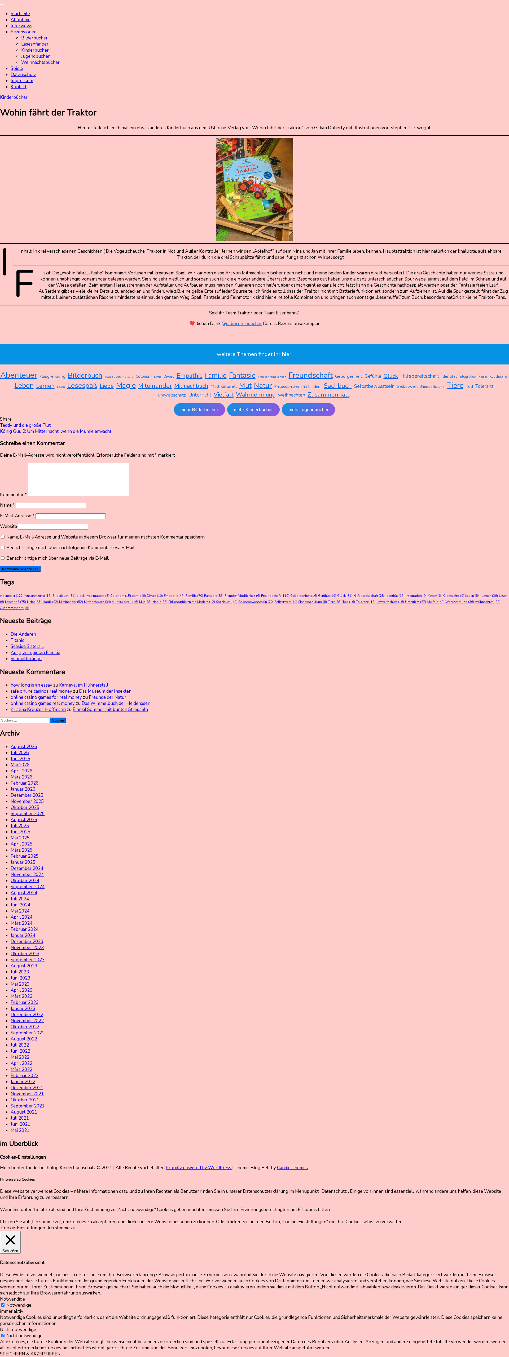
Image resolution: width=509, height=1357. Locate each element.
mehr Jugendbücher (308, 410)
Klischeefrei (499, 376)
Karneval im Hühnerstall (83, 685)
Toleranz (484, 386)
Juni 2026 (20, 759)
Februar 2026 (24, 783)
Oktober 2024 (25, 881)
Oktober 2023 (25, 954)
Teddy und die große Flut (25, 425)
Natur (263, 385)
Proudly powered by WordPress (199, 1168)
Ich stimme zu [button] (61, 1228)
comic (157, 377)
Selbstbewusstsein (374, 386)
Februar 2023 (24, 1002)
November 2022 (27, 1021)
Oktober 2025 (25, 807)
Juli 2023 (20, 972)
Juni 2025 (20, 832)
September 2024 (28, 887)
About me (20, 20)
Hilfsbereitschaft (419, 376)
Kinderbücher (35, 50)
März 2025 (21, 850)
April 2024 (21, 917)
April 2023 (21, 990)
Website (8, 526)
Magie (126, 385)
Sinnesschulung (432, 387)
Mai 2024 (20, 911)
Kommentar (13, 495)
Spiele (17, 68)
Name (7, 505)
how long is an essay (31, 685)
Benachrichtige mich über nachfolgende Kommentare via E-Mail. (70, 548)
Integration (467, 376)
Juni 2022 (20, 1051)
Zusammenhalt (328, 394)
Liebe (107, 386)
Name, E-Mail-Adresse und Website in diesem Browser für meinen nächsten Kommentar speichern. (105, 537)
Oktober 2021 (25, 1100)
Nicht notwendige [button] (18, 1330)
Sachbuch (338, 385)
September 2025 (28, 814)
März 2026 (21, 777)
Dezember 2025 (27, 795)
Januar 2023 (23, 1008)
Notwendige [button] (12, 1299)
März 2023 (21, 996)
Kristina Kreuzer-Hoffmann (38, 709)
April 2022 (21, 1063)
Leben (24, 385)
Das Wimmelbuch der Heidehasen (116, 703)
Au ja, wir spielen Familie (35, 652)
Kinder (483, 377)
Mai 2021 (20, 1130)
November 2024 (27, 874)
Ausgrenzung (52, 376)
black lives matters (119, 377)
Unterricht (199, 394)
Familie (216, 375)
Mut (245, 385)
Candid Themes (292, 1168)
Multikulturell (223, 386)
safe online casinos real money (41, 691)
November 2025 (27, 801)
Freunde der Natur (107, 697)
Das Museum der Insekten (105, 691)
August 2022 (24, 1039)
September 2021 (28, 1106)
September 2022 (28, 1033)
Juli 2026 (20, 753)
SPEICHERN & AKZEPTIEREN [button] (30, 1354)
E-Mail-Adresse (17, 516)
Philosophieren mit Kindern (298, 386)
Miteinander (155, 385)
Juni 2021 (20, 1124)
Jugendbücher (35, 56)
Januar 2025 (23, 862)
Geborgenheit (348, 376)
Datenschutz (23, 75)
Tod (469, 386)
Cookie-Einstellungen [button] (23, 1228)
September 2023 (28, 960)
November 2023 (27, 948)
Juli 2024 (20, 899)
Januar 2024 (23, 935)
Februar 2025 (24, 856)
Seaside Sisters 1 (27, 646)
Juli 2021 (20, 1118)
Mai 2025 (20, 838)
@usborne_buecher (242, 324)
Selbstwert (407, 386)
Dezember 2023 (27, 941)
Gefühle (373, 376)
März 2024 (21, 923)
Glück (391, 376)
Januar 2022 (23, 1082)
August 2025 (24, 820)
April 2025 (21, 844)
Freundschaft (311, 375)
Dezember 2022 (27, 1015)
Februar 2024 (24, 929)
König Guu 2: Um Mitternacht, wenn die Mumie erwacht (55, 431)
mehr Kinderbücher (253, 410)
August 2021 (24, 1112)
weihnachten (291, 395)
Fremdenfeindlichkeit (272, 377)
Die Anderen (23, 634)
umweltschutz (172, 395)
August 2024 (24, 893)
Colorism (144, 376)
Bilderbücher (34, 38)
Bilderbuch (85, 375)
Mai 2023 (20, 984)
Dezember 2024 (27, 868)
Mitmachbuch (191, 386)
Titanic (17, 640)
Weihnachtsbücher (40, 62)
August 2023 (24, 966)
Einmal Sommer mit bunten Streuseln (110, 709)
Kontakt (19, 87)
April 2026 (21, 771)
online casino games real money (43, 703)
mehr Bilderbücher (199, 410)
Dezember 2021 (27, 1088)
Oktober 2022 (25, 1027)
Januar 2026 (23, 789)
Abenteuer (18, 375)
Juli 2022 (20, 1045)
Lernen (45, 386)
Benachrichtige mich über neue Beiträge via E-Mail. (57, 558)
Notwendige (18, 1305)
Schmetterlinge (26, 659)
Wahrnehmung (256, 395)
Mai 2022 (20, 1057)
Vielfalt (224, 395)
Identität (449, 376)
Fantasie (242, 375)
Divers (169, 376)
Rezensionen (24, 32)
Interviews (21, 26)
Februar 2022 (24, 1076)
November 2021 (27, 1094)
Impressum (22, 81)
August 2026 (24, 747)
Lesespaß (82, 385)
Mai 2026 (20, 765)
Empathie (190, 376)
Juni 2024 (20, 905)
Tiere (455, 385)
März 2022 (21, 1069)
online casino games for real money (46, 697)
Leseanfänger (35, 44)
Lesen (61, 387)
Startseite (20, 14)
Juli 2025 (20, 826)
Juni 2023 (20, 978)
